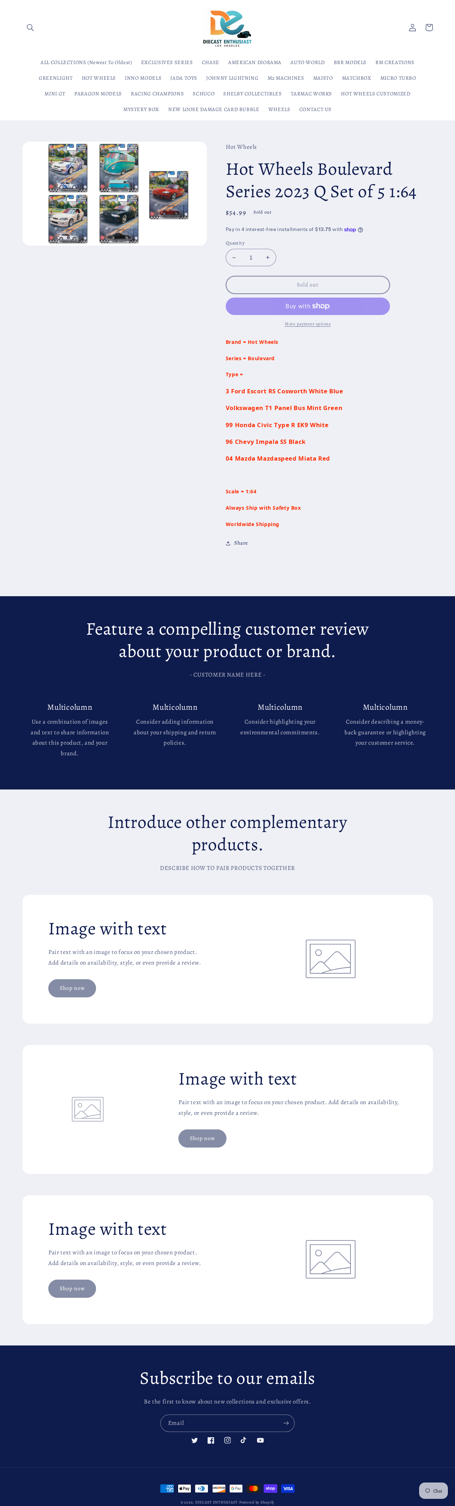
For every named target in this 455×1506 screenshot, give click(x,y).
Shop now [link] (72, 988)
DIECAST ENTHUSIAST (216, 1502)
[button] (30, 27)
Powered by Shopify (256, 1502)
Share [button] (241, 542)
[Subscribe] (286, 1423)
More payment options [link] (308, 324)
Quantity (235, 243)
